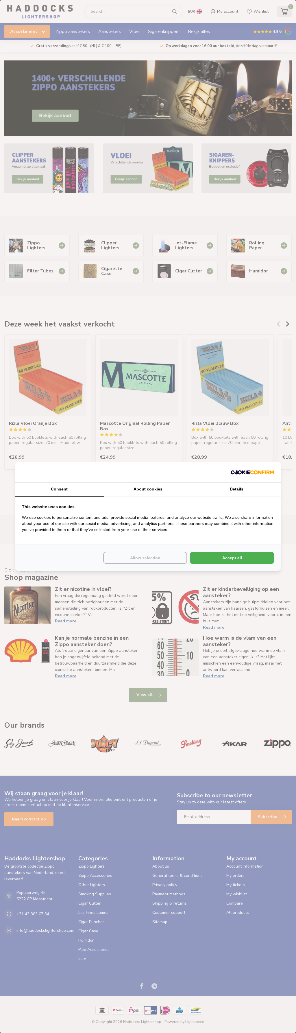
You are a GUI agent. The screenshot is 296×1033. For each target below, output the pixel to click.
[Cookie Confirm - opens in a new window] (252, 472)
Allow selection (145, 558)
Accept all (232, 558)
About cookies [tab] (148, 489)
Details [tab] (236, 489)
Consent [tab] (59, 489)
